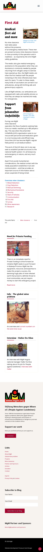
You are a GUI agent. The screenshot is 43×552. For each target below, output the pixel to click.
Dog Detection (12, 185)
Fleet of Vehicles (13, 195)
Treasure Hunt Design (25, 548)
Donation (10, 436)
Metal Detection (13, 183)
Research (10, 207)
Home (6, 451)
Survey (9, 202)
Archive (7, 466)
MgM (11, 541)
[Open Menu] (39, 6)
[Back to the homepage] (9, 6)
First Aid (10, 199)
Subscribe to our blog (14, 511)
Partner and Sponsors (11, 464)
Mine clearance (9, 461)
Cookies (17, 478)
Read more (11, 285)
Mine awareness (13, 204)
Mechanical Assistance (15, 190)
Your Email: (8, 501)
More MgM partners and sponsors (15, 527)
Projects (7, 459)
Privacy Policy (9, 478)
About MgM (8, 454)
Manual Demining (14, 188)
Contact (7, 471)
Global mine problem (11, 456)
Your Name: (9, 494)
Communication (13, 197)
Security (10, 192)
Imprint (7, 476)
